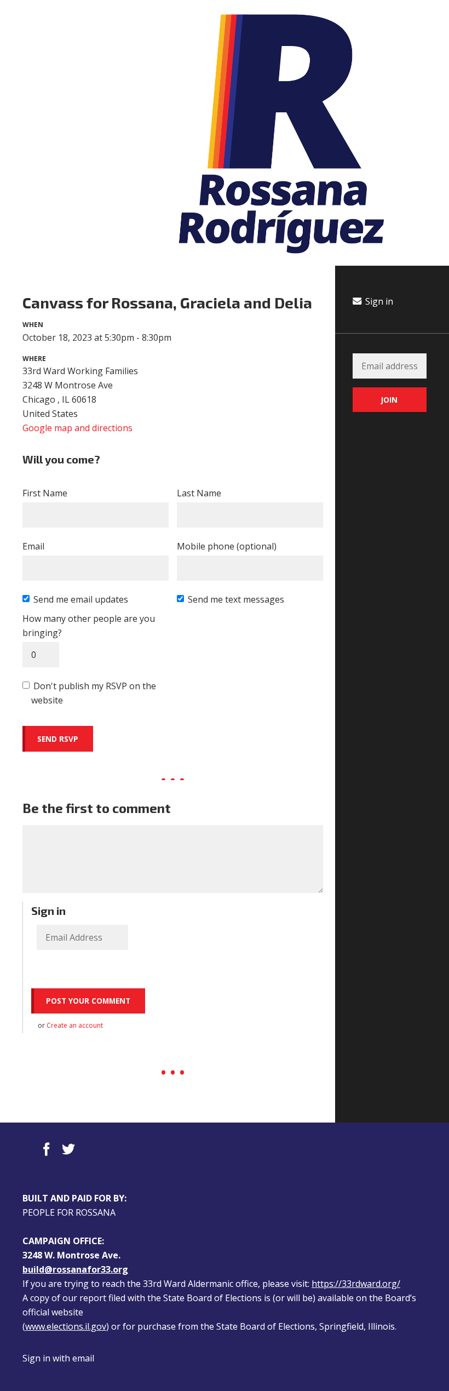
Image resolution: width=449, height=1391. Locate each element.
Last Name (199, 493)
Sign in (378, 301)
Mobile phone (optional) (227, 546)
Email (33, 546)
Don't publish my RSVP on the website (93, 693)
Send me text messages (236, 599)
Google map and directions (77, 428)
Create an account (75, 1025)
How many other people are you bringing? (88, 626)
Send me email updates (80, 599)
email (83, 1358)
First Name (44, 493)
